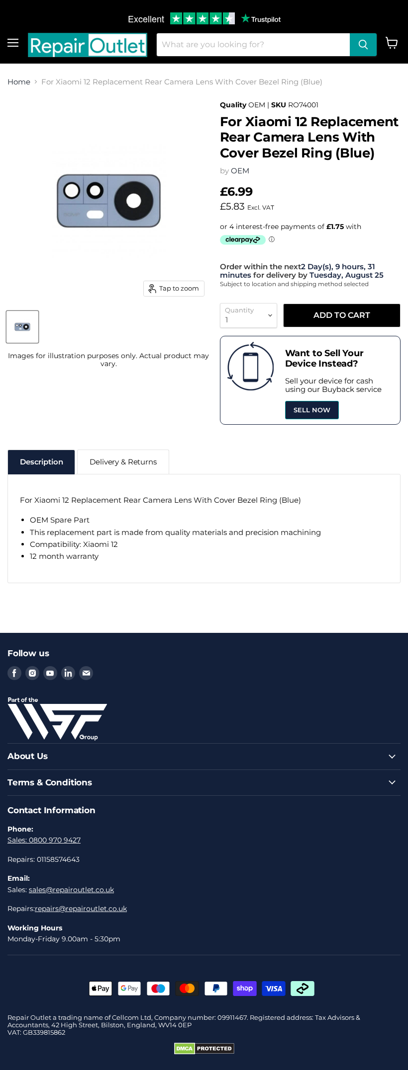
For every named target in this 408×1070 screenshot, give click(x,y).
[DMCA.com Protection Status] (204, 1052)
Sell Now (312, 410)
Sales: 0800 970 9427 (44, 840)
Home (18, 81)
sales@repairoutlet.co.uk (71, 889)
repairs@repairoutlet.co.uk (81, 908)
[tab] (41, 462)
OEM (240, 170)
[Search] (363, 44)
